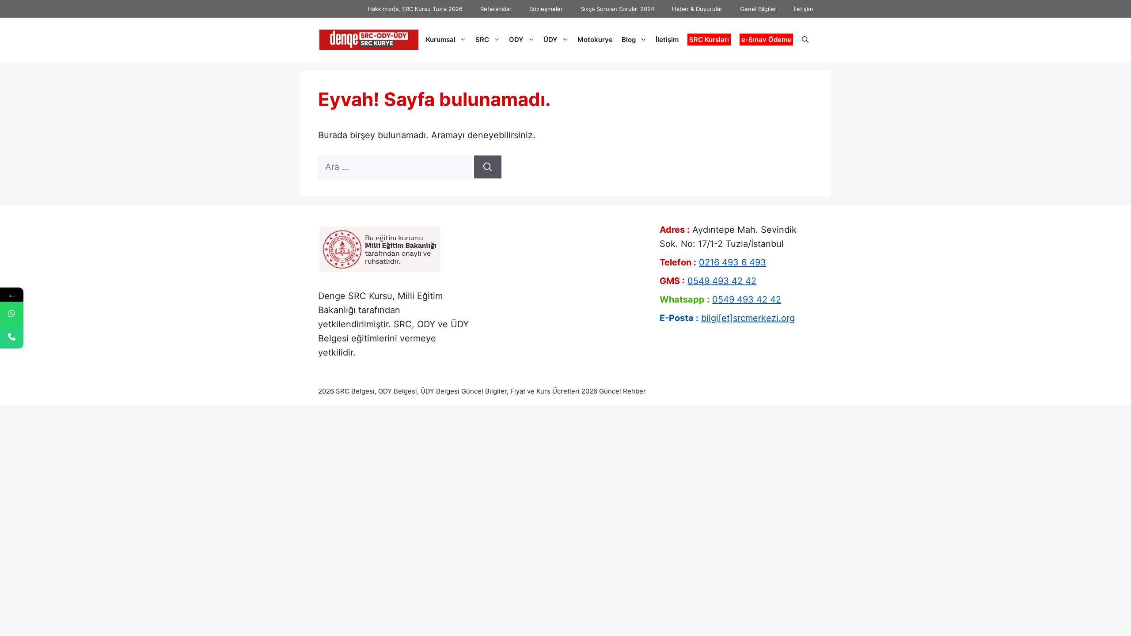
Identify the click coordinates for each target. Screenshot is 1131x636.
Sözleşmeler (546, 8)
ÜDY (550, 39)
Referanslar (496, 8)
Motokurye (595, 39)
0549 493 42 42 (721, 281)
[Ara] (487, 166)
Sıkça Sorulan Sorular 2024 (617, 8)
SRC (482, 39)
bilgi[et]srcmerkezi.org (748, 318)
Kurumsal (440, 39)
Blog (629, 39)
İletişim (803, 8)
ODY (516, 39)
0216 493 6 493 (732, 262)
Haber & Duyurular (697, 8)
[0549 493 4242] (11, 313)
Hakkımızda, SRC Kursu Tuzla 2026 (415, 8)
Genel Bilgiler (758, 8)
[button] (805, 39)
